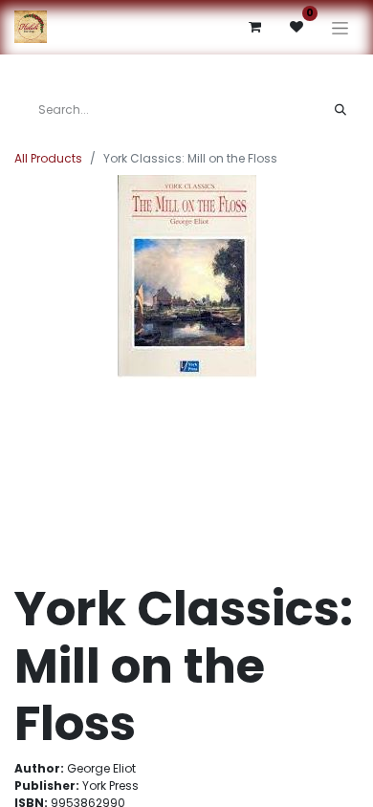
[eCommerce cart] (254, 27)
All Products (48, 158)
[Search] (340, 109)
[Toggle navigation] (340, 27)
